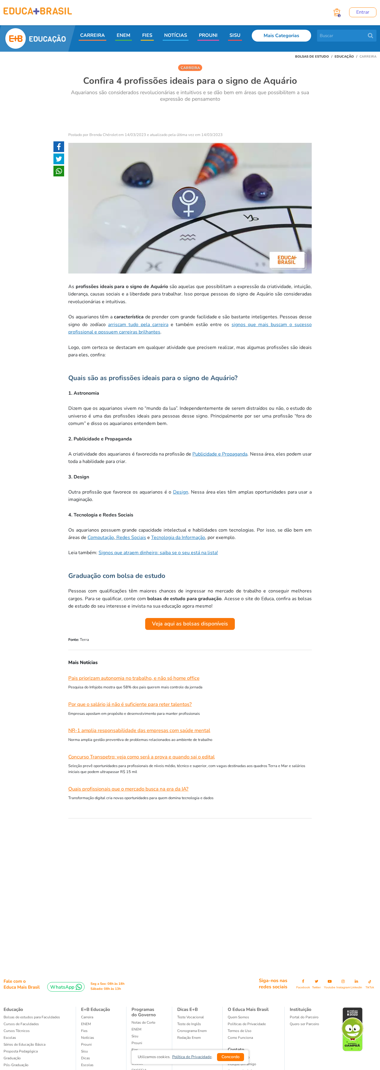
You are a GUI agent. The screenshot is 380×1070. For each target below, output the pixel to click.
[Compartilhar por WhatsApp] (58, 172)
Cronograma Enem (192, 1030)
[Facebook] (58, 148)
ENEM (123, 35)
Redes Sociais (130, 537)
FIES (147, 35)
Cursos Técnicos (17, 1030)
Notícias (87, 1037)
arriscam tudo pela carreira (138, 324)
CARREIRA (92, 35)
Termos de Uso (239, 1030)
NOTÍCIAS (175, 35)
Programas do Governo (144, 1012)
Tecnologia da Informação (178, 537)
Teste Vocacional (190, 1017)
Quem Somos (238, 1017)
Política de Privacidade (192, 1057)
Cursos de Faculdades (21, 1024)
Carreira (87, 1017)
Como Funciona (240, 1037)
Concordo (230, 1057)
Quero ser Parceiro (304, 1024)
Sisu (135, 1036)
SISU (234, 35)
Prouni (86, 1044)
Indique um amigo (242, 1064)
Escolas (10, 1037)
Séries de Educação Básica (24, 1044)
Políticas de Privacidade (247, 1024)
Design (180, 492)
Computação (101, 537)
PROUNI (208, 35)
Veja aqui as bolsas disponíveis (190, 623)
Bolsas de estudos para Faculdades (32, 1017)
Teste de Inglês (189, 1024)
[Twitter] (58, 160)
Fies (84, 1030)
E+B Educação (95, 1009)
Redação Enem (189, 1037)
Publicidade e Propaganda (219, 454)
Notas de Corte (143, 1022)
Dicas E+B (187, 1009)
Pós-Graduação (16, 1065)
